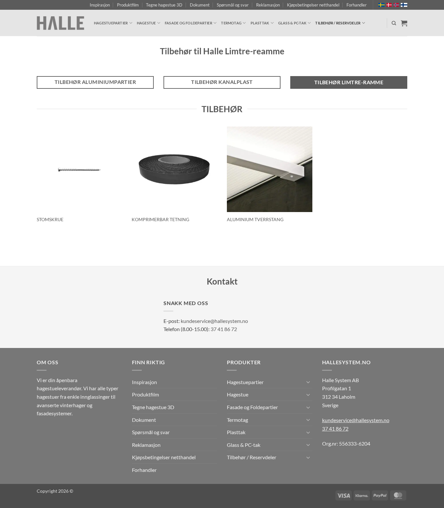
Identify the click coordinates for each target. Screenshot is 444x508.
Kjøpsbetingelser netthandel (313, 4)
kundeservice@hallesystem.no (214, 321)
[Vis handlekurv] (404, 23)
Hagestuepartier (111, 23)
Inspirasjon (100, 4)
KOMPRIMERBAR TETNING (160, 219)
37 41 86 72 (224, 329)
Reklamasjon (268, 4)
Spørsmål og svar (233, 4)
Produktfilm (128, 4)
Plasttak (260, 23)
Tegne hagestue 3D (164, 4)
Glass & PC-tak (292, 23)
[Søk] (394, 23)
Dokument (200, 4)
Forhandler (356, 4)
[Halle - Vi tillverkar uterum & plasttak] (60, 23)
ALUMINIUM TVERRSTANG (255, 219)
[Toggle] (308, 382)
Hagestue (146, 23)
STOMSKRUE (50, 219)
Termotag (231, 23)
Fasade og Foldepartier (188, 23)
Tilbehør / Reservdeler (337, 23)
